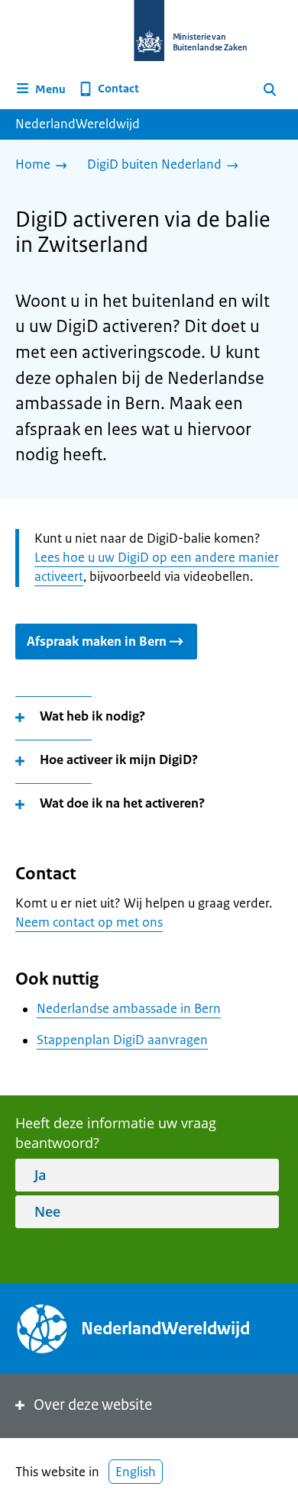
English (135, 1471)
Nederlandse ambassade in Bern (129, 1008)
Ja (40, 1175)
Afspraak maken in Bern (97, 641)
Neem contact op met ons (89, 922)
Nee (47, 1211)
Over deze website (93, 1404)
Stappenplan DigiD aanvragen (122, 1039)
